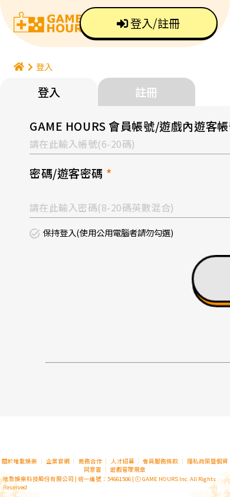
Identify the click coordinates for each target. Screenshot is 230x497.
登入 (44, 66)
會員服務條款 (160, 461)
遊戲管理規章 (128, 469)
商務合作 (90, 461)
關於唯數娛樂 (19, 461)
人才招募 (123, 461)
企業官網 (58, 461)
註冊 (146, 92)
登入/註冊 (154, 23)
